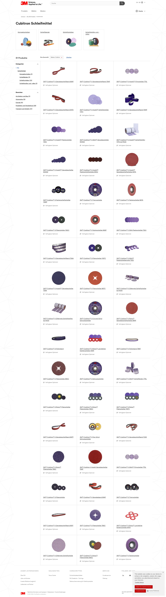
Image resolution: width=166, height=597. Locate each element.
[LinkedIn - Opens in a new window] (123, 575)
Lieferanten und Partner (27, 584)
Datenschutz (51, 592)
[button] (153, 590)
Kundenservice (107, 575)
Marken (43, 11)
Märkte (33, 11)
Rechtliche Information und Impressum (37, 592)
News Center (52, 575)
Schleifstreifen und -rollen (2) (28, 83)
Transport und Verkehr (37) (24, 109)
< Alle (17, 68)
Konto (140, 11)
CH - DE (138, 2)
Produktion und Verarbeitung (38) (26, 105)
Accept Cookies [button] (140, 591)
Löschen (68, 57)
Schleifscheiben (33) (26, 80)
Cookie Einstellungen (60, 592)
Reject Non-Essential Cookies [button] (143, 586)
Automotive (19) (20, 99)
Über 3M (23, 575)
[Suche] (122, 3)
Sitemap (105, 578)
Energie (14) (19, 102)
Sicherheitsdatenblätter (76, 575)
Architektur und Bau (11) (23, 96)
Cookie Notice (139, 582)
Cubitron (55, 57)
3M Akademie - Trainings (76, 578)
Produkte (24, 11)
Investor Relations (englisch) (28, 581)
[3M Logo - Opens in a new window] (32, 3)
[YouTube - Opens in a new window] (130, 575)
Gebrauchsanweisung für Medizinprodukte (81, 581)
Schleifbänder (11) (25, 77)
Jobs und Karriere (25, 578)
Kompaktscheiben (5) (26, 74)
